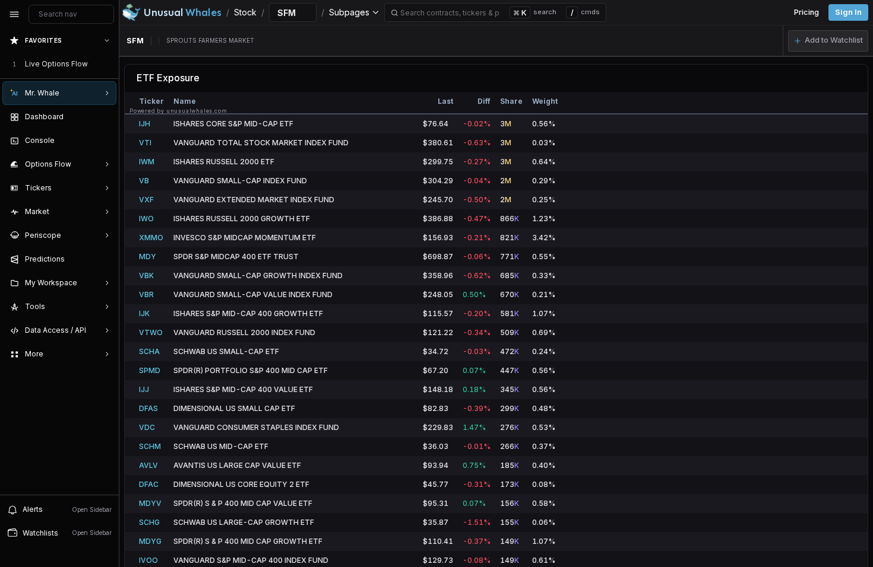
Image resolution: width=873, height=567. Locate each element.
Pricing (806, 12)
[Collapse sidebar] (14, 14)
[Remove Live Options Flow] (108, 64)
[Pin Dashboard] (104, 117)
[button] (828, 41)
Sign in (848, 12)
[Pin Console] (104, 140)
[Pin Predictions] (104, 259)
